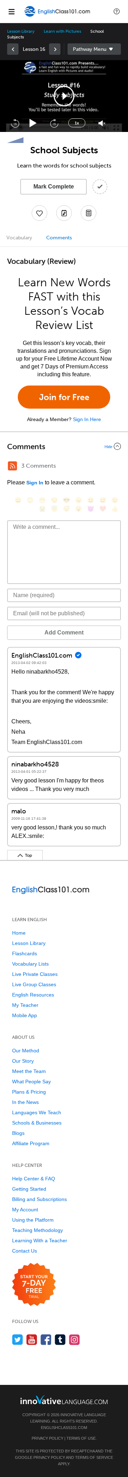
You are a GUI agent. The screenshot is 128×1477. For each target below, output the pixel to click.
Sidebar (94, 49)
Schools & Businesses (37, 1123)
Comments (59, 238)
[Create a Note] (64, 213)
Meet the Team (29, 1071)
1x (77, 123)
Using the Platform (33, 1220)
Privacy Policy (47, 1438)
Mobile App (24, 1015)
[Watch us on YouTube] (31, 1339)
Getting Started (29, 1189)
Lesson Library (20, 31)
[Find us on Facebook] (46, 1339)
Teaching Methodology (37, 1230)
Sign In (34, 482)
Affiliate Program (30, 1143)
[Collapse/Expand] (64, 446)
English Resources (33, 995)
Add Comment (64, 632)
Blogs (18, 1133)
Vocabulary (19, 238)
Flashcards (24, 953)
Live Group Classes (34, 984)
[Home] (57, 17)
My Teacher (25, 1005)
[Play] (33, 123)
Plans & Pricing (29, 1092)
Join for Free (64, 397)
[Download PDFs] (88, 213)
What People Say (31, 1081)
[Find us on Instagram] (74, 1339)
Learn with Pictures (62, 31)
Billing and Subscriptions (39, 1199)
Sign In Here (87, 419)
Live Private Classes (35, 974)
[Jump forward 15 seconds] (54, 123)
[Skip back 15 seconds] (15, 123)
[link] (12, 49)
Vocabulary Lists (30, 964)
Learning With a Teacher (39, 1240)
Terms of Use (81, 1438)
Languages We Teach (36, 1112)
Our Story (23, 1061)
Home (19, 933)
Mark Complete (53, 187)
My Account (25, 1209)
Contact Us (24, 1251)
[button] (116, 11)
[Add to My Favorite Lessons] (39, 213)
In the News (25, 1102)
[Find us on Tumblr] (60, 1339)
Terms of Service (94, 1457)
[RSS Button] (12, 466)
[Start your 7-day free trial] (34, 1285)
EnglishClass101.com (64, 1427)
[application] (64, 96)
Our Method (25, 1050)
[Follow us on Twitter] (17, 1339)
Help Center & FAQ (33, 1178)
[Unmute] (101, 123)
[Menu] (11, 11)
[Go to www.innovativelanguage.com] (64, 1399)
